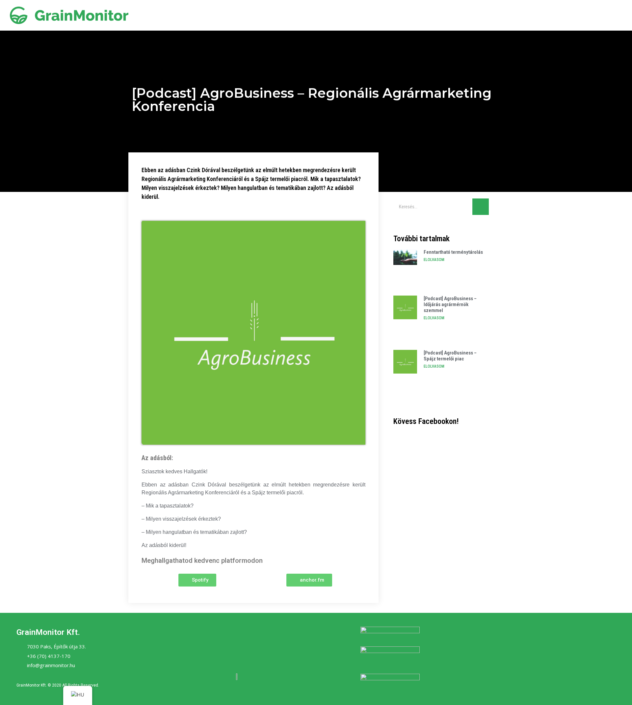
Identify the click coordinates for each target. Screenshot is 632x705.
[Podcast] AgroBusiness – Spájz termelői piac (450, 356)
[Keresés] (480, 206)
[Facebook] (228, 650)
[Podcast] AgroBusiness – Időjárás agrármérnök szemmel (450, 304)
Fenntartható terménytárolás (453, 252)
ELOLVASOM (434, 259)
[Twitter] (246, 650)
